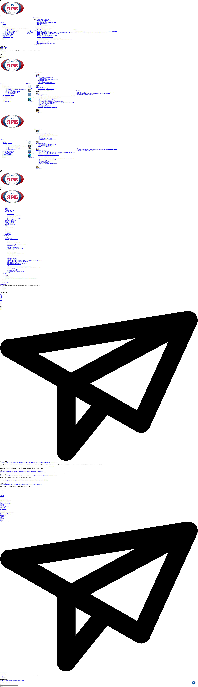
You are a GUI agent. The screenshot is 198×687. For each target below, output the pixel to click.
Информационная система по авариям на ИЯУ (45, 39)
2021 (1, 300)
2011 (1, 309)
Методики (39, 24)
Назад (6, 206)
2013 (1, 307)
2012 (1, 308)
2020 (1, 301)
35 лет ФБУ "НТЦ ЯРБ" (7, 39)
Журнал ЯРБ (29, 30)
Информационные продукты (40, 30)
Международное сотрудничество (8, 33)
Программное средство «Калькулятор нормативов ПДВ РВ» (48, 33)
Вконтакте (4, 51)
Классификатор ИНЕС (41, 40)
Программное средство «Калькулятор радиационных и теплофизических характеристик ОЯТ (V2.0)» (55, 32)
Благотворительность (6, 26)
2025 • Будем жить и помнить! (12, 31)
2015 (1, 305)
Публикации (27, 28)
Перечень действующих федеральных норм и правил (46, 22)
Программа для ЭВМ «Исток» (42, 34)
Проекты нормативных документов (43, 25)
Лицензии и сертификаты (7, 35)
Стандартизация (38, 44)
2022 (1, 299)
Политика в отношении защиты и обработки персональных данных (12, 680)
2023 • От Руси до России (9, 29)
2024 (1, 297)
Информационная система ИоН (43, 41)
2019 (1, 302)
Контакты (113, 31)
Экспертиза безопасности (79, 31)
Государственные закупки (7, 36)
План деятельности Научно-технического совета (45, 27)
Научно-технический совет (40, 26)
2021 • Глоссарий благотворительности (12, 27)
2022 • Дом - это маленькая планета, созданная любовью (15, 28)
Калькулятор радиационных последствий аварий (46, 43)
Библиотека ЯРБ (30, 32)
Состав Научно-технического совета (43, 29)
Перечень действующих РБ (42, 23)
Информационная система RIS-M (43, 31)
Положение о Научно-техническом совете (44, 28)
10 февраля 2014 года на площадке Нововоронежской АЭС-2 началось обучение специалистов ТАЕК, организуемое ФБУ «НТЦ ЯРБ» (24, 480)
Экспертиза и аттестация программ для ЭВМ (85, 94)
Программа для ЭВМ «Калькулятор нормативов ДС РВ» (47, 35)
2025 (1, 296)
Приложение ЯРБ (30, 33)
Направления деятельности (7, 86)
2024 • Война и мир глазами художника (12, 30)
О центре (2, 22)
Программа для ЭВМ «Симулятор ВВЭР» (44, 36)
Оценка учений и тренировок (42, 42)
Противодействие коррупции (8, 37)
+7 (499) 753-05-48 (4, 47)
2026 (1, 295)
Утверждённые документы (42, 21)
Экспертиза (75, 29)
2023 (1, 298)
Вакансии (4, 99)
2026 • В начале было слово (9, 32)
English (1, 520)
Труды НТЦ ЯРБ (30, 31)
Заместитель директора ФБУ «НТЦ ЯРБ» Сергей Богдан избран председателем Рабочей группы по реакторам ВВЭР (21, 484)
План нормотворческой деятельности (44, 20)
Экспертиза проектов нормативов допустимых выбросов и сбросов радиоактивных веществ (93, 93)
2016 (1, 304)
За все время (2, 294)
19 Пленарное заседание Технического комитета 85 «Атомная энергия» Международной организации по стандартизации (21, 471)
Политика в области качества (8, 34)
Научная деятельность (37, 17)
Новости (4, 25)
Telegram (4, 52)
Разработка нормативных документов (42, 19)
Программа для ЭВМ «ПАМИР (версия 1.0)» (45, 37)
